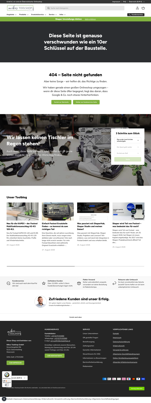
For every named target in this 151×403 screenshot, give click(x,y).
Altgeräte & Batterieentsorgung (125, 362)
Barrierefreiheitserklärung (93, 362)
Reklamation (87, 366)
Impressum (116, 2)
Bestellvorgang (89, 342)
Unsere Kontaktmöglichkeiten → (60, 305)
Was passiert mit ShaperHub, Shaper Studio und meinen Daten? (91, 226)
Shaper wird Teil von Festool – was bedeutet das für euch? (126, 225)
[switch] (7, 385)
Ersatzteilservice (37, 14)
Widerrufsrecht (118, 346)
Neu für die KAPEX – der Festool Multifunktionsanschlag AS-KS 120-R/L (22, 226)
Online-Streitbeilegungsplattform (125, 358)
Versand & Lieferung (120, 350)
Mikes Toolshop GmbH (17, 387)
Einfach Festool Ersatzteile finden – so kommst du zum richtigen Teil (55, 226)
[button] (143, 8)
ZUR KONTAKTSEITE (54, 356)
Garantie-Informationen (92, 350)
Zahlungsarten (88, 346)
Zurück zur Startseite (61, 102)
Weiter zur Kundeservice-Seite (86, 102)
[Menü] (10, 372)
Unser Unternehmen (90, 333)
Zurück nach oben (75, 317)
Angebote (10, 14)
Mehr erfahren (90, 19)
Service (51, 14)
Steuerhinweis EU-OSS (91, 354)
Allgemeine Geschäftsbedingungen (126, 354)
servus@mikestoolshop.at (60, 341)
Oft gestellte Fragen (90, 338)
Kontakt (116, 333)
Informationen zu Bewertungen (94, 358)
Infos (61, 14)
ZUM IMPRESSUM (15, 363)
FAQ (124, 2)
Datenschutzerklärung (121, 342)
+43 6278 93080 (57, 336)
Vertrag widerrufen (136, 388)
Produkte (22, 14)
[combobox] (84, 8)
